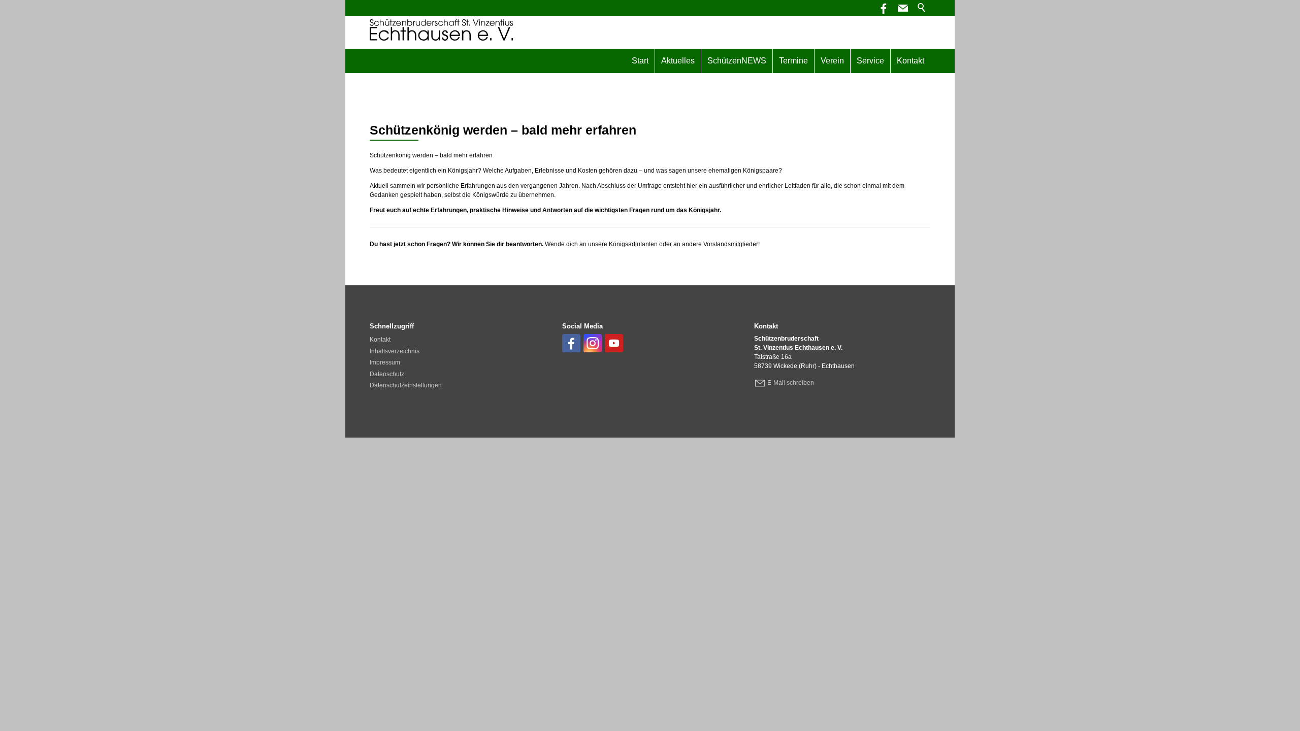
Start (640, 60)
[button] (903, 8)
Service (870, 60)
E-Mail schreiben (790, 382)
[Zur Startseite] (441, 30)
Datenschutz (387, 374)
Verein (832, 60)
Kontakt (910, 60)
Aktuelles (678, 60)
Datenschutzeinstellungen (406, 385)
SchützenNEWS (736, 60)
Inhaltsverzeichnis (394, 351)
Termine (793, 60)
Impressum (385, 362)
